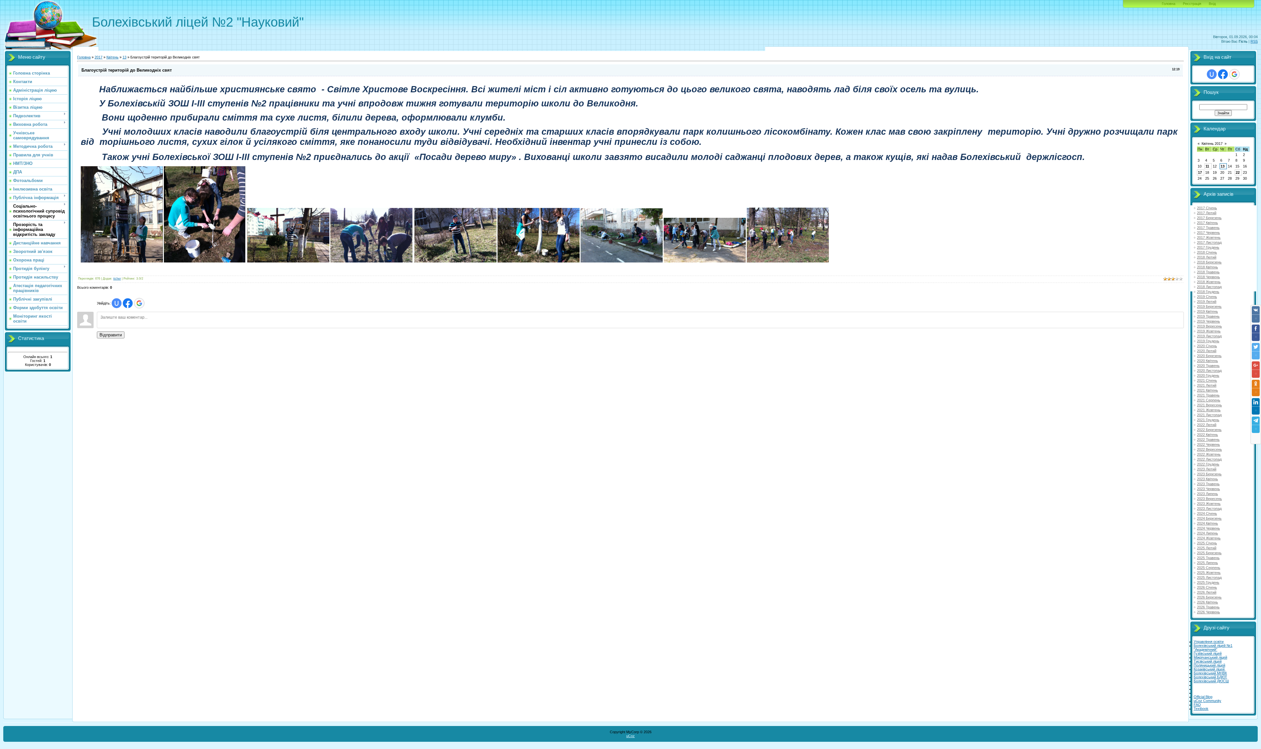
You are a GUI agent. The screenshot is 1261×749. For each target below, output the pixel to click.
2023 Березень (1209, 474)
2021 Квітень (1207, 390)
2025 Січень (1207, 543)
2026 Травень (1208, 607)
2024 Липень (1207, 533)
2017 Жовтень (1209, 237)
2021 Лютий (1206, 385)
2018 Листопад (1209, 287)
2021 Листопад (1209, 415)
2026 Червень (1208, 612)
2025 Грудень (1208, 582)
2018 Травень (1208, 272)
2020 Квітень (1207, 361)
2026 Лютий (1206, 592)
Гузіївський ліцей (1208, 653)
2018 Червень (1208, 277)
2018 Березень (1209, 262)
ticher (117, 278)
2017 (98, 57)
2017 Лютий (1206, 213)
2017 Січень (1207, 208)
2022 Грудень (1208, 464)
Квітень (112, 57)
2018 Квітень (1207, 267)
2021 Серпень (1208, 400)
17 (1200, 172)
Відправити (111, 334)
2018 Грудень (1208, 292)
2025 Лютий (1206, 548)
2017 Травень (1208, 228)
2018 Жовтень (1209, 282)
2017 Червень (1208, 233)
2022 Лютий (1206, 425)
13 (124, 57)
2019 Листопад (1209, 336)
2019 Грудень (1208, 341)
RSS (1254, 41)
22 (1238, 172)
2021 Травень (1208, 395)
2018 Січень (1207, 252)
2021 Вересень (1209, 405)
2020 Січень (1207, 346)
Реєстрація (1192, 4)
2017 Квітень (1207, 223)
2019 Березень (1209, 306)
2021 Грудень (1208, 420)
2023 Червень (1208, 489)
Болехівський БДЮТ (1210, 677)
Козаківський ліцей (1210, 669)
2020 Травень (1208, 366)
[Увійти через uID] (117, 303)
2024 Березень (1209, 518)
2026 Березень (1209, 597)
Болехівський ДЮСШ (1211, 681)
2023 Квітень (1207, 479)
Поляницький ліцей (1209, 665)
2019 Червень (1208, 321)
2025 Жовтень (1209, 573)
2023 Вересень (1209, 499)
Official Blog (1203, 697)
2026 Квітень (1207, 602)
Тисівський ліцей (1208, 661)
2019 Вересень (1209, 326)
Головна (1168, 4)
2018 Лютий (1206, 257)
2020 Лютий (1206, 351)
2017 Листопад (1209, 242)
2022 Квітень (1207, 435)
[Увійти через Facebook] (128, 303)
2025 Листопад (1209, 577)
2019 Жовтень (1209, 331)
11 (1207, 166)
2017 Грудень (1208, 247)
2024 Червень (1208, 528)
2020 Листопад (1209, 371)
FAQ (1197, 705)
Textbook (1201, 709)
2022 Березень (1209, 430)
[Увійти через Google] (139, 303)
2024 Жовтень (1209, 538)
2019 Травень (1208, 316)
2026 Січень (1207, 587)
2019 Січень (1207, 297)
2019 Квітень (1207, 311)
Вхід (1212, 4)
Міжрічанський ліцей (1210, 657)
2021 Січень (1207, 380)
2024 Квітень (1207, 523)
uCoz (630, 736)
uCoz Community (1207, 701)
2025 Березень (1209, 553)
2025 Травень (1208, 558)
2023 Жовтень (1209, 504)
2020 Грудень (1208, 375)
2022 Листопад (1209, 459)
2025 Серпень (1208, 568)
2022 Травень (1208, 440)
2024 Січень (1207, 513)
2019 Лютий (1206, 302)
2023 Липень (1207, 494)
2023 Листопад (1209, 509)
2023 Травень (1208, 484)
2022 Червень (1208, 444)
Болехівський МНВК (1210, 673)
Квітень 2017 (1212, 144)
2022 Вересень (1209, 449)
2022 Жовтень (1209, 454)
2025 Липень (1207, 563)
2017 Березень (1209, 218)
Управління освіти (1209, 642)
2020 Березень (1209, 356)
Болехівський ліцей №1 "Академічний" (1213, 647)
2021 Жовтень (1209, 410)
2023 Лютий (1206, 469)
